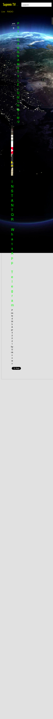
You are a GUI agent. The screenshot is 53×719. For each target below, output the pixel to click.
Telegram (12, 288)
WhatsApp (12, 246)
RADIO (10, 11)
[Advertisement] (29, 66)
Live (3, 11)
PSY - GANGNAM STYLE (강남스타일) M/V (18, 72)
